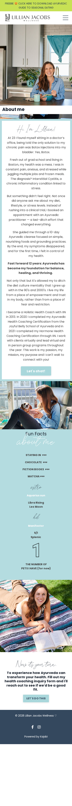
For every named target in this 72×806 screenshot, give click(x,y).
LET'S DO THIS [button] (36, 698)
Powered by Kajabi (36, 736)
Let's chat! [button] (36, 371)
